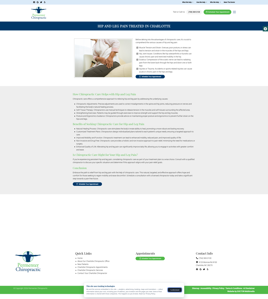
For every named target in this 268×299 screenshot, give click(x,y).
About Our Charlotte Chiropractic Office (93, 261)
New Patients (82, 264)
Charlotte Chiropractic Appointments (92, 267)
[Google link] (38, 2)
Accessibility (205, 288)
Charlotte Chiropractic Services (90, 270)
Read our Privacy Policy (147, 294)
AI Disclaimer (249, 288)
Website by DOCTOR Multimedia (241, 291)
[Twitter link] (41, 2)
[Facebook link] (34, 2)
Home (79, 258)
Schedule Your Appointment (218, 12)
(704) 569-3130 (194, 12)
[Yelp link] (45, 2)
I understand (174, 290)
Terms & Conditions (233, 288)
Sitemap (195, 288)
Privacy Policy (219, 288)
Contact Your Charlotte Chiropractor (92, 273)
